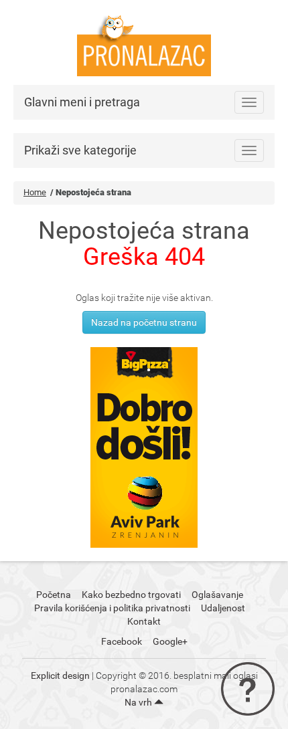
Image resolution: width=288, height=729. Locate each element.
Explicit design (60, 675)
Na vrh (139, 702)
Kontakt (144, 621)
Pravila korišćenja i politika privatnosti (112, 608)
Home (34, 192)
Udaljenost (223, 608)
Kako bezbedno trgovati (131, 594)
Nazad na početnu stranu (144, 322)
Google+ (170, 641)
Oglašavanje (217, 594)
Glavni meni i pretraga (82, 102)
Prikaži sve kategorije (80, 150)
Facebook (121, 641)
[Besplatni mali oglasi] (144, 41)
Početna (53, 594)
